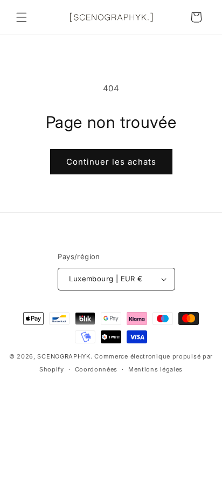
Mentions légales (155, 369)
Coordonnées (96, 369)
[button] (21, 17)
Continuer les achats (111, 162)
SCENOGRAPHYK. (64, 356)
